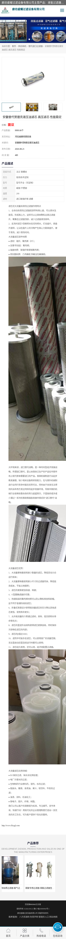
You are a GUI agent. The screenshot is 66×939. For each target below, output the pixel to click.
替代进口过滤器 (35, 46)
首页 (14, 46)
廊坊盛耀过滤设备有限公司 (27, 913)
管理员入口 (44, 917)
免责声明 (34, 917)
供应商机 (22, 46)
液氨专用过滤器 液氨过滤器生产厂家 (18, 888)
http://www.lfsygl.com (11, 825)
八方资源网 (24, 917)
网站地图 (53, 917)
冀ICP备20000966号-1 (41, 909)
